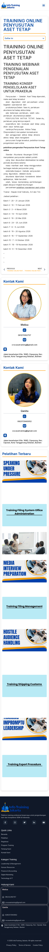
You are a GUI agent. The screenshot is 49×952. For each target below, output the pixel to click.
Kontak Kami (5, 852)
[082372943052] (24, 416)
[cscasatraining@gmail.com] (24, 426)
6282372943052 (11, 915)
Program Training (7, 845)
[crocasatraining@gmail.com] (24, 339)
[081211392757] (24, 330)
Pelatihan (4, 838)
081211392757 (24, 335)
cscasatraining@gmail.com (24, 431)
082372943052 (24, 421)
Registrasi (4, 841)
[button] (43, 5)
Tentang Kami (6, 849)
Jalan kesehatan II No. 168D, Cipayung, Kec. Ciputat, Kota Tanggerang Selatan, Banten (23, 355)
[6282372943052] (3, 915)
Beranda (4, 834)
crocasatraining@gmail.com (24, 345)
